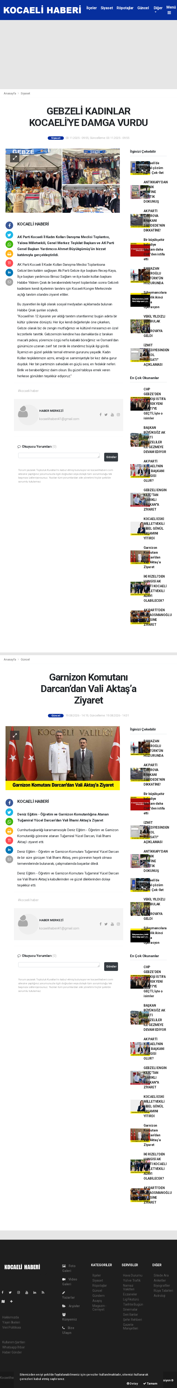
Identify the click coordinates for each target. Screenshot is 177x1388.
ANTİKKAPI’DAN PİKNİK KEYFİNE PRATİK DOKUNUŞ (156, 191)
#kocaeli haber (28, 391)
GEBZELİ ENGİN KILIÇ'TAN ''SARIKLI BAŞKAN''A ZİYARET (155, 499)
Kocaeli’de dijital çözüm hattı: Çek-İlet (154, 168)
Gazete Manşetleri (130, 1326)
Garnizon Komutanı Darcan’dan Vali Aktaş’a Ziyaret (152, 557)
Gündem (98, 1295)
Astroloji (159, 1295)
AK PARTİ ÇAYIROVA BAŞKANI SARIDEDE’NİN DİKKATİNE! (154, 220)
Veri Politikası (11, 1327)
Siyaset (107, 8)
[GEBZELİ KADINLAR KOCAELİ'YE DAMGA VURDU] (63, 180)
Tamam (151, 1383)
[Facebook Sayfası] (4, 1292)
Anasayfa (10, 93)
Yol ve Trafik (132, 1280)
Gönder (111, 457)
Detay (133, 1383)
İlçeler (91, 8)
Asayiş (97, 1301)
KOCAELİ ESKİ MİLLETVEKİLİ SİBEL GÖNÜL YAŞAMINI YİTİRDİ (154, 528)
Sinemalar (130, 1309)
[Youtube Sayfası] (28, 1292)
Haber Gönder (12, 1352)
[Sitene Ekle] (13, 1301)
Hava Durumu (132, 1275)
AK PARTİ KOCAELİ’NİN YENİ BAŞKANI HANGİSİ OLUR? (154, 470)
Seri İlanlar (130, 1314)
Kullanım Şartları (13, 1342)
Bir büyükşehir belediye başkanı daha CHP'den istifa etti (154, 249)
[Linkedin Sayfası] (36, 1292)
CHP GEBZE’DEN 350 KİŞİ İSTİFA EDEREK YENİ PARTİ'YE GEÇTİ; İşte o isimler (155, 403)
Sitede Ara (161, 1275)
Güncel (143, 8)
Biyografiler (162, 1285)
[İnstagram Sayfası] (20, 1292)
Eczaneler (130, 1294)
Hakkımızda (10, 1317)
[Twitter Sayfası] (12, 1292)
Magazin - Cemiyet (99, 1307)
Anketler (160, 1280)
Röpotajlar (125, 8)
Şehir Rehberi (132, 1319)
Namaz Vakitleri (128, 1287)
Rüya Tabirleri (163, 1290)
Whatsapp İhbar (13, 1347)
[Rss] (45, 1292)
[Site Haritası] (5, 1301)
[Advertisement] (88, 54)
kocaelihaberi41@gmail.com (59, 419)
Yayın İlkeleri (11, 1322)
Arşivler (74, 1306)
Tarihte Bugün (133, 1304)
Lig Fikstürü (131, 1299)
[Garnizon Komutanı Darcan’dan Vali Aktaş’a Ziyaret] (63, 758)
